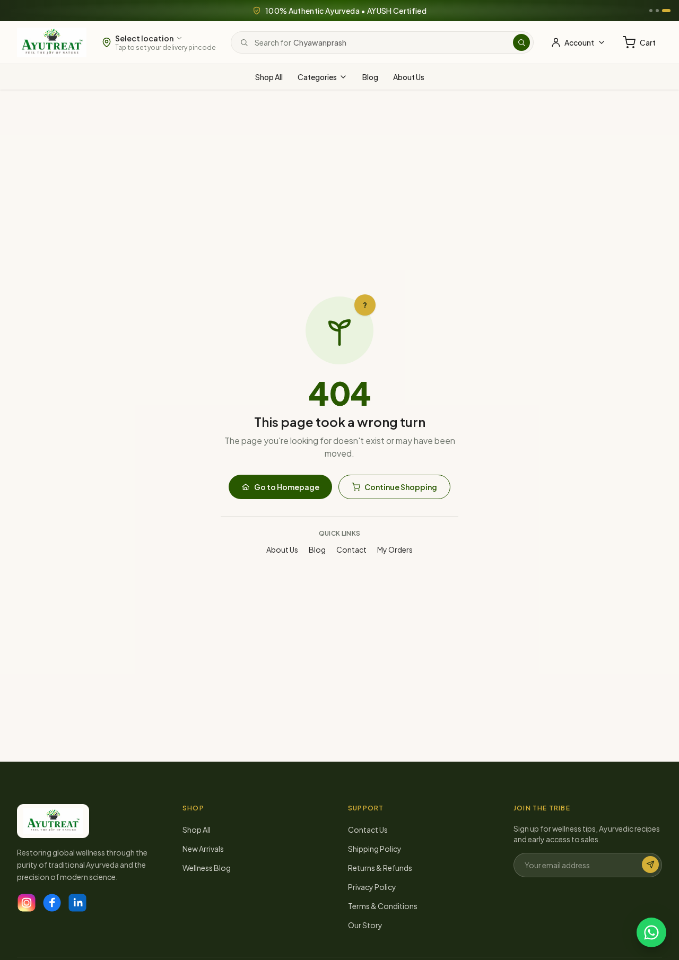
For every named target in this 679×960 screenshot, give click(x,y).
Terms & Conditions (382, 906)
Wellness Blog (206, 867)
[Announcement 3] (666, 10)
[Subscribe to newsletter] (650, 864)
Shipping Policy (375, 848)
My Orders (395, 549)
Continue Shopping (400, 487)
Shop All (269, 77)
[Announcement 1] (650, 10)
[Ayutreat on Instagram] (26, 902)
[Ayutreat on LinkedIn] (77, 902)
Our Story (365, 925)
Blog (370, 77)
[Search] (521, 42)
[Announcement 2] (657, 10)
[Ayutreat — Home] (51, 42)
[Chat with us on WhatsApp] (651, 932)
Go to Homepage (286, 487)
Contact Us (368, 829)
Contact (351, 549)
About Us (408, 77)
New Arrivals (203, 848)
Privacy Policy (372, 887)
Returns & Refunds (380, 867)
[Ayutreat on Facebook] (52, 902)
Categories (317, 77)
